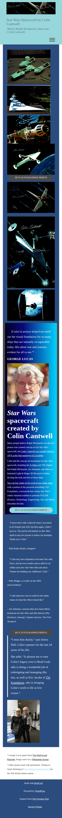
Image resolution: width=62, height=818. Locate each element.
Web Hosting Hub (40, 799)
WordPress (40, 791)
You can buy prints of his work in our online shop (29, 483)
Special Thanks (35, 807)
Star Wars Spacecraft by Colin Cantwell (28, 22)
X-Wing (33, 465)
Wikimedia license (40, 759)
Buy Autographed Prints (31, 177)
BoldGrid (38, 783)
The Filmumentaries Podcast (37, 769)
